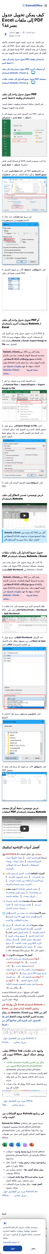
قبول (13, 1248)
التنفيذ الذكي (31, 857)
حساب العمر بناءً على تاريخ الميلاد (21, 969)
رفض (33, 1248)
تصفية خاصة (27, 946)
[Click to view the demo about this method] (32, 73)
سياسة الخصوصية (10, 1242)
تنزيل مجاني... (21, 1042)
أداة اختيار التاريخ (36, 936)
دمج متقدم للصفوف (27, 984)
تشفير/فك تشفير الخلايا (31, 939)
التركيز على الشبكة (23, 925)
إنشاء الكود (17, 857)
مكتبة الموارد (22, 932)
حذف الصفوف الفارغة (18, 877)
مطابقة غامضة (12, 896)
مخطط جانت (22, 966)
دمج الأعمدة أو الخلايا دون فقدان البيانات (26, 880)
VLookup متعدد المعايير (27, 889)
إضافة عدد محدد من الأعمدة (22, 913)
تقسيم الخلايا (12, 984)
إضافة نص (22, 958)
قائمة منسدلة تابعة (23, 904)
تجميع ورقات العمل (16, 936)
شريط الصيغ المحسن (22, 928)
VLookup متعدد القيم (15, 892)
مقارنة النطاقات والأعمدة (17, 920)
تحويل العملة (26, 980)
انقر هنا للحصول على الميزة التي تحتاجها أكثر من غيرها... (21, 1020)
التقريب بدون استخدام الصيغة (19, 884)
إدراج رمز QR (30, 973)
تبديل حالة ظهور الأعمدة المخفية (21, 916)
